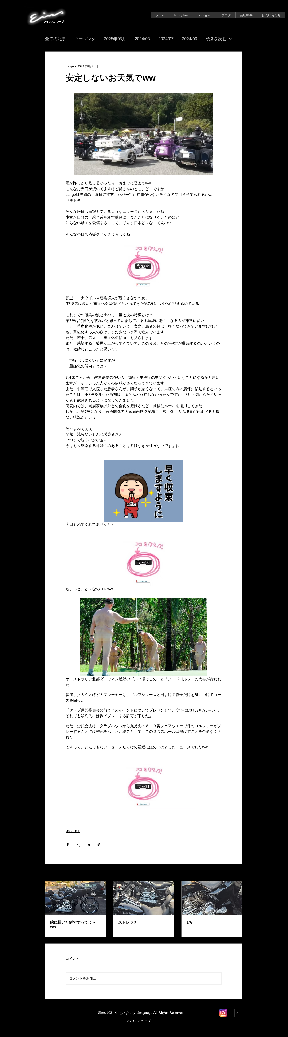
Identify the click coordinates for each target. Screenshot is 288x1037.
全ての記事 (55, 38)
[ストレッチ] (143, 898)
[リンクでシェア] (99, 845)
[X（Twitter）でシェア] (78, 845)
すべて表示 (234, 872)
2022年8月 (73, 831)
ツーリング (85, 38)
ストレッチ (127, 922)
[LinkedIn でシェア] (88, 845)
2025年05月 (115, 38)
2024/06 (189, 38)
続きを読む (216, 38)
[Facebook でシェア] (68, 845)
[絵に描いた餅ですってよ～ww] (75, 898)
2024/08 (142, 38)
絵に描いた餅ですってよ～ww (73, 924)
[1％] (212, 898)
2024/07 (166, 38)
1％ (189, 922)
